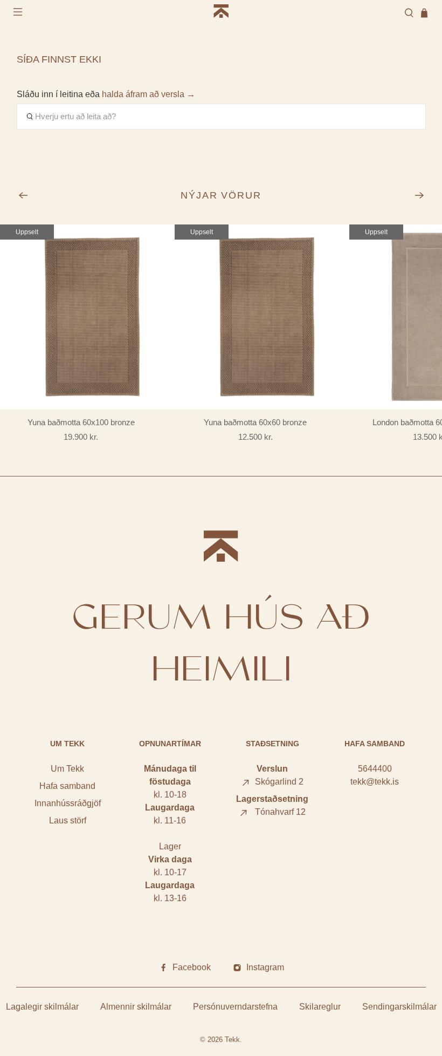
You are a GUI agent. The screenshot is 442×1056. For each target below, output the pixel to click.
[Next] (419, 195)
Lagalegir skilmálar (42, 1006)
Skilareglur (320, 1006)
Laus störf (67, 820)
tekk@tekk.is (374, 781)
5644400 (375, 768)
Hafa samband (67, 786)
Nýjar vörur (221, 195)
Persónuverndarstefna (235, 1006)
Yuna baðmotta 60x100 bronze (81, 422)
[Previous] (23, 195)
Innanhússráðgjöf (67, 803)
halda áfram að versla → (148, 94)
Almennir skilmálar (135, 1006)
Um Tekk (67, 768)
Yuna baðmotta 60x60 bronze (255, 422)
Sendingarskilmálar (399, 1006)
